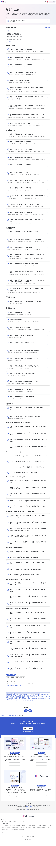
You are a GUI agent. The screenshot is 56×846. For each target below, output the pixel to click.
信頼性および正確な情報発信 (20, 807)
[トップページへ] (28, 817)
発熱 (8, 677)
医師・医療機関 (29, 806)
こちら (27, 809)
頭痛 (17, 677)
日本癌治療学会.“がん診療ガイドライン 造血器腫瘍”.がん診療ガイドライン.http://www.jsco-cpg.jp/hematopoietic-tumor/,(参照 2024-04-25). (28, 699)
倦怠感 (12, 677)
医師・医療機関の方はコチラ (28, 731)
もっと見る (47, 27)
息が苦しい (22, 677)
